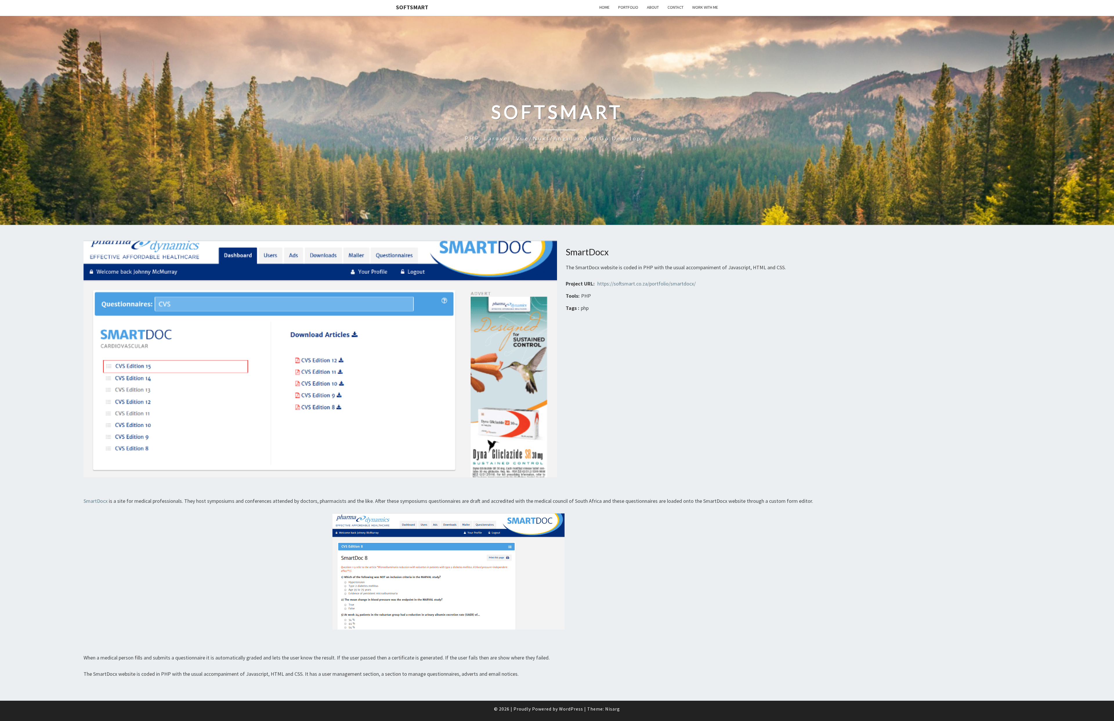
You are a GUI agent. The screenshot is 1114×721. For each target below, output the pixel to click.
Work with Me (705, 7)
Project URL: (580, 283)
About (653, 7)
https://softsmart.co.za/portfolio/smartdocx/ (646, 283)
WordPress (571, 709)
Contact (675, 7)
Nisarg (612, 709)
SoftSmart (412, 7)
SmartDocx (96, 501)
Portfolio (628, 7)
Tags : (572, 308)
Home (604, 7)
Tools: (573, 295)
